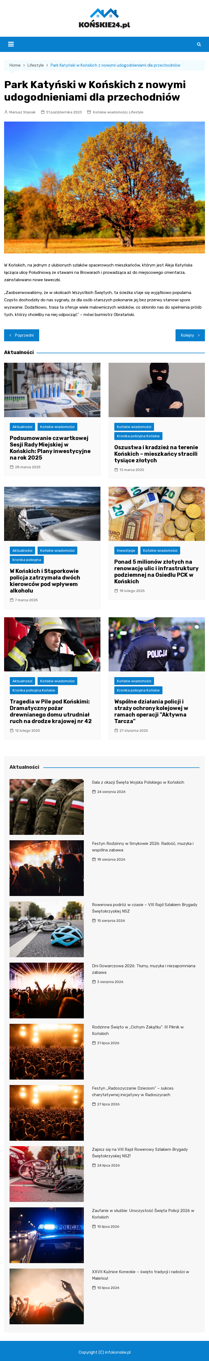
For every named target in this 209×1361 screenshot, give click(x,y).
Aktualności (22, 427)
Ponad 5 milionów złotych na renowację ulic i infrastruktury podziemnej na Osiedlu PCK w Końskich (156, 572)
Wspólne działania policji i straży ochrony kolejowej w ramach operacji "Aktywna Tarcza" (151, 711)
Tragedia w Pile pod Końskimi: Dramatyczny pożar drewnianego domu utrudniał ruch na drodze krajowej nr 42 (51, 711)
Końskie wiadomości (110, 112)
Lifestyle (136, 112)
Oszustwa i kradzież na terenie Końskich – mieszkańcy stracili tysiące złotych (156, 454)
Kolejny (187, 335)
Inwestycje (126, 550)
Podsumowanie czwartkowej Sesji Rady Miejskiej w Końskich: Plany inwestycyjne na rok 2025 (50, 448)
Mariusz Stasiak (22, 112)
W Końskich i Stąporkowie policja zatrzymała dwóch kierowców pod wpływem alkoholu (45, 581)
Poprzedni (24, 335)
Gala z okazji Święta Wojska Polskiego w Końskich (138, 782)
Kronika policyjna (27, 560)
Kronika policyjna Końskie (138, 436)
